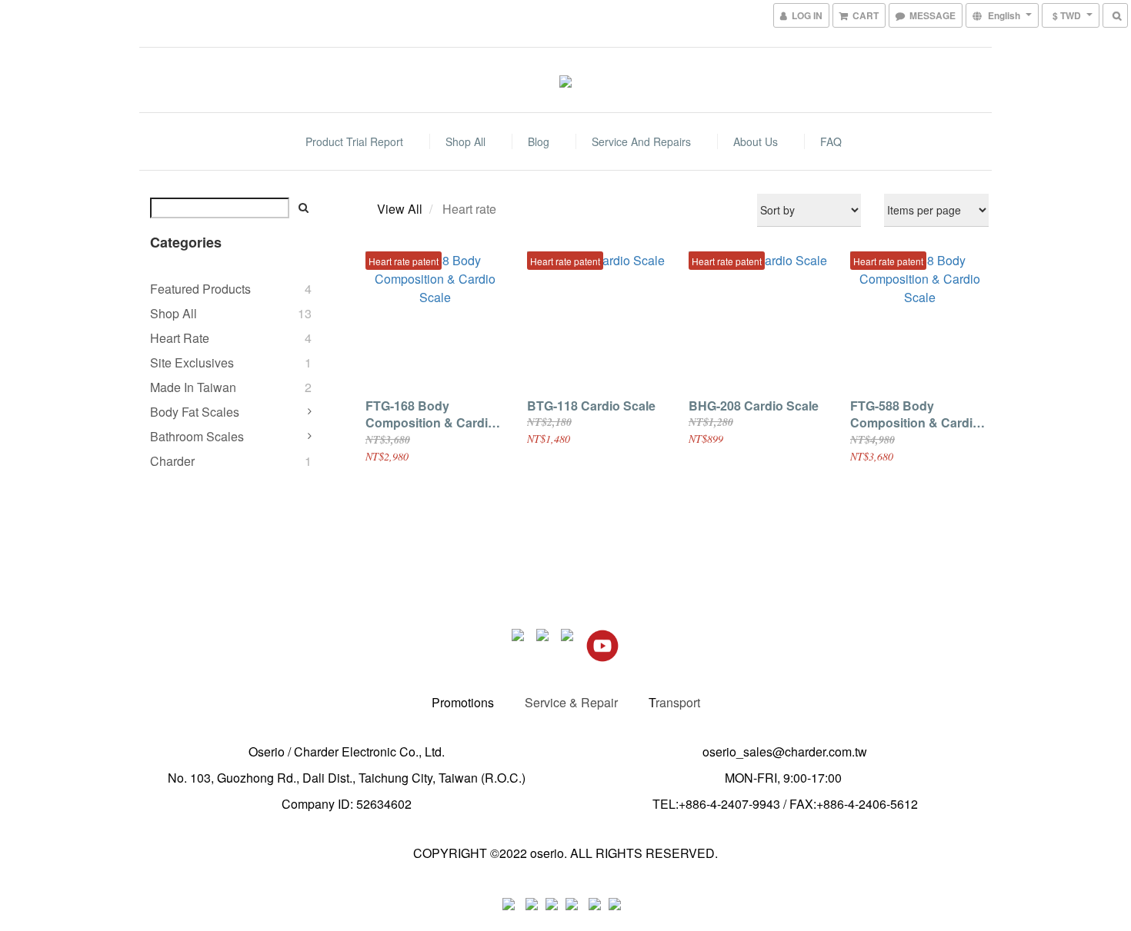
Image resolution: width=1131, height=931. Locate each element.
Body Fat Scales (194, 412)
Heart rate (179, 338)
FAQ (831, 141)
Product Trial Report (354, 141)
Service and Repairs (641, 141)
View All (399, 209)
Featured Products (200, 289)
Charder (172, 461)
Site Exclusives (192, 362)
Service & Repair (571, 702)
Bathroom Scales (197, 436)
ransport (678, 702)
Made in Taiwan (193, 387)
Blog (538, 141)
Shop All (465, 141)
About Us (755, 141)
